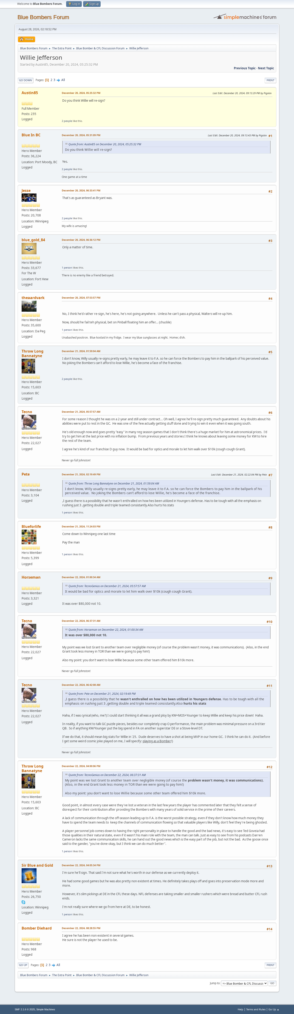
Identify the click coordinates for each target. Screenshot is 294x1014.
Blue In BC (31, 134)
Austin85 (30, 92)
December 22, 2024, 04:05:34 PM (81, 865)
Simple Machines (45, 1009)
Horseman (31, 577)
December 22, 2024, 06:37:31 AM (81, 620)
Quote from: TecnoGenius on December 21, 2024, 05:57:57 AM (107, 586)
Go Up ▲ (274, 1009)
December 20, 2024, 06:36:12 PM (81, 239)
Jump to (215, 983)
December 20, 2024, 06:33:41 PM (81, 190)
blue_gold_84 (33, 239)
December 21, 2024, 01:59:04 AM (81, 351)
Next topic (266, 68)
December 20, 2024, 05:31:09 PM (81, 135)
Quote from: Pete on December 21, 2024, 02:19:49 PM (102, 694)
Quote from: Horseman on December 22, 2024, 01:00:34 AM (105, 630)
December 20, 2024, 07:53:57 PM (81, 297)
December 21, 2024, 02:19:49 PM (81, 474)
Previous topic (245, 68)
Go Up (23, 965)
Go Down (25, 80)
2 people (67, 121)
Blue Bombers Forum (43, 17)
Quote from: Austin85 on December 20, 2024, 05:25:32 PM (104, 144)
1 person (67, 267)
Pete (26, 474)
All (63, 80)
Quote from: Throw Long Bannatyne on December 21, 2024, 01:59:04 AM (113, 483)
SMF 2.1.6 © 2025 (25, 1009)
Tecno (27, 411)
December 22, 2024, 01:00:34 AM (81, 577)
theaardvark (33, 297)
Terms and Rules (256, 1009)
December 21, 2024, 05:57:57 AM (81, 411)
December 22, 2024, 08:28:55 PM (81, 928)
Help (240, 1009)
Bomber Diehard (37, 928)
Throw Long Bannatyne (32, 353)
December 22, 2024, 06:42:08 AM (81, 684)
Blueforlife (31, 526)
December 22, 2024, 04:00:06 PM (81, 766)
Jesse (26, 190)
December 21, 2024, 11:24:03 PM (81, 526)
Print (270, 80)
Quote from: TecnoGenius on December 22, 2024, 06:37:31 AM (107, 775)
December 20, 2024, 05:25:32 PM (81, 93)
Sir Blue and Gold (37, 865)
